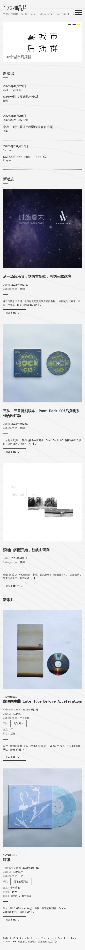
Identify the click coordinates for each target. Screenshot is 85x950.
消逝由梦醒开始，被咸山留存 (26, 549)
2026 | (8, 938)
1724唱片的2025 (19, 58)
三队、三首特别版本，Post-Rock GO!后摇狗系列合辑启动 (41, 413)
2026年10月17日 (15, 146)
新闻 (22, 288)
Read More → (14, 312)
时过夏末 (18, 723)
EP (21, 875)
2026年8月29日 (14, 86)
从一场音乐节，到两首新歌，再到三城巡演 (37, 276)
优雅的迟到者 (21, 881)
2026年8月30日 (14, 116)
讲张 (6, 859)
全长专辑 (24, 717)
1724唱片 (15, 8)
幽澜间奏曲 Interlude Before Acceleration (42, 701)
